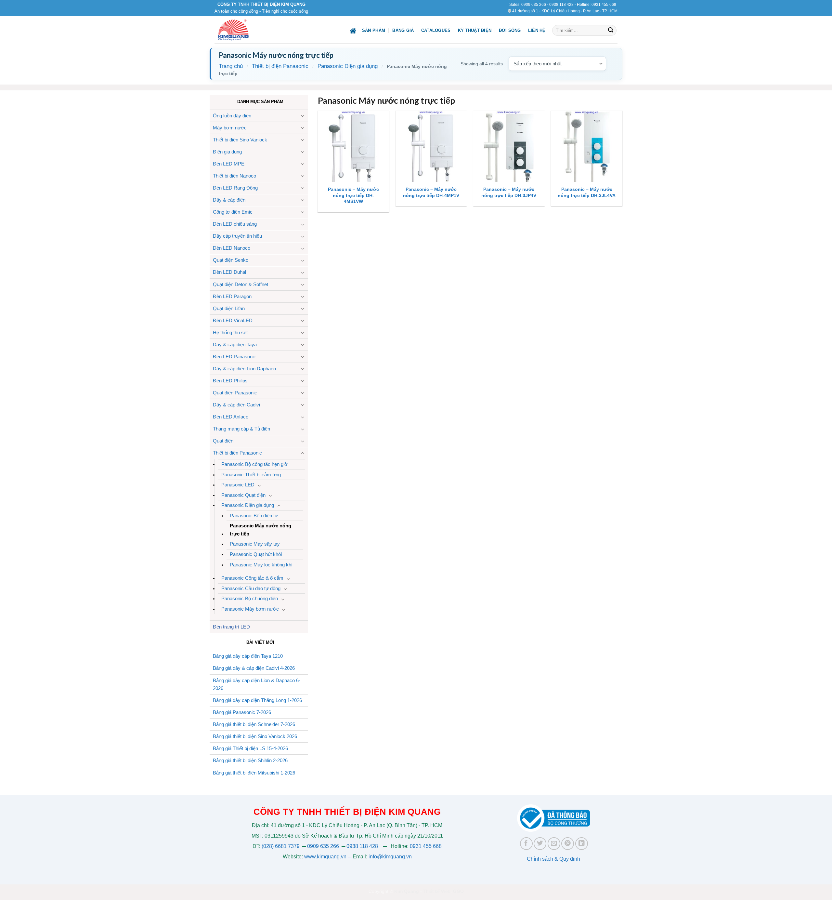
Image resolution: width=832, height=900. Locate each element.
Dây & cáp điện (229, 200)
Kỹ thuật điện (474, 30)
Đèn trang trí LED (231, 626)
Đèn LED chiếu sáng (235, 224)
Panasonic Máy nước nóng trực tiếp (260, 529)
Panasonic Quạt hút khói (256, 554)
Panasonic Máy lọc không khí (261, 564)
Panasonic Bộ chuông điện (249, 598)
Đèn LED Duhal (229, 272)
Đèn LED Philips (230, 380)
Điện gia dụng (227, 151)
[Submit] (610, 30)
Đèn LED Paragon (232, 296)
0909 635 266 (533, 4)
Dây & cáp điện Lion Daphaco (244, 368)
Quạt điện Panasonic (235, 392)
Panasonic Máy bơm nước (250, 609)
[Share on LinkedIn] (581, 843)
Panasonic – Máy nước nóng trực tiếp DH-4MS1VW (353, 195)
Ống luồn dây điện (232, 115)
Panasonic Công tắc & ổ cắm (252, 578)
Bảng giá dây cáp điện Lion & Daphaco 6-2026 (256, 684)
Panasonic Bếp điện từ (254, 515)
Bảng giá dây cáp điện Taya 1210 (248, 656)
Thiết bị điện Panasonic (280, 66)
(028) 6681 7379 (281, 846)
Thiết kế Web (436, 891)
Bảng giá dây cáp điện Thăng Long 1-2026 (257, 700)
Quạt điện (223, 440)
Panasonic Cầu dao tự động (250, 588)
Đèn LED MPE (228, 163)
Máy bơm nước (230, 127)
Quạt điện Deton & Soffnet (240, 284)
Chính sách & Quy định (553, 859)
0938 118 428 (561, 4)
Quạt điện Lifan (229, 308)
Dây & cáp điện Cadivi (236, 404)
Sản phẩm (373, 30)
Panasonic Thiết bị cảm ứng (251, 474)
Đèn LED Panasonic (234, 356)
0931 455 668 (604, 4)
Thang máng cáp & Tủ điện (241, 428)
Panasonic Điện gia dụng (348, 66)
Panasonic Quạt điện (243, 495)
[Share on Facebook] (526, 843)
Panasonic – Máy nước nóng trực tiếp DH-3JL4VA (587, 192)
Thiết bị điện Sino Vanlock (240, 139)
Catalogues (436, 30)
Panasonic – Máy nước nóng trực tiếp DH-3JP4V (508, 192)
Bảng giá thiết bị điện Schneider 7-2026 (254, 724)
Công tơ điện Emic (233, 212)
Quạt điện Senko (230, 260)
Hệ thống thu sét (230, 332)
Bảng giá (403, 30)
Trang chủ (231, 66)
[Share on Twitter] (540, 843)
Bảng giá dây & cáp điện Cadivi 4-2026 (254, 668)
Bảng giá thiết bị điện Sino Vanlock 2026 (255, 736)
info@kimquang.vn (390, 856)
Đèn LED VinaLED (233, 320)
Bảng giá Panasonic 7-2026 (242, 712)
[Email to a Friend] (554, 843)
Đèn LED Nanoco (231, 248)
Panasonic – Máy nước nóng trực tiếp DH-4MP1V (431, 192)
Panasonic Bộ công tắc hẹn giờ (254, 464)
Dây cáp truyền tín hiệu (237, 236)
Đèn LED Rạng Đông (235, 188)
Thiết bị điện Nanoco (234, 176)
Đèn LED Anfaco (230, 416)
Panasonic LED (237, 484)
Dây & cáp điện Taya (235, 344)
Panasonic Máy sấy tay (255, 544)
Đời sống (510, 30)
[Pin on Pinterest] (567, 843)
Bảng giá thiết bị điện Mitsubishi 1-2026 (254, 772)
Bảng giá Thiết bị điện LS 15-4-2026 (250, 748)
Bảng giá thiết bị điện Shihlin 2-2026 (250, 760)
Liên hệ (537, 30)
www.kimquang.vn (325, 856)
